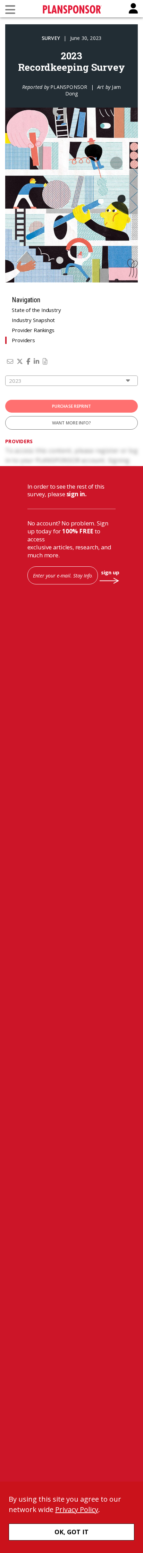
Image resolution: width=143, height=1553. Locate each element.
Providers (23, 340)
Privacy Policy (76, 1509)
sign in (76, 494)
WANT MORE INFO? (71, 423)
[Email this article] (10, 361)
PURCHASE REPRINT (71, 406)
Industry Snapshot (33, 319)
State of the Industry (36, 309)
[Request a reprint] (45, 361)
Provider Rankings (33, 330)
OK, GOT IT (71, 1532)
